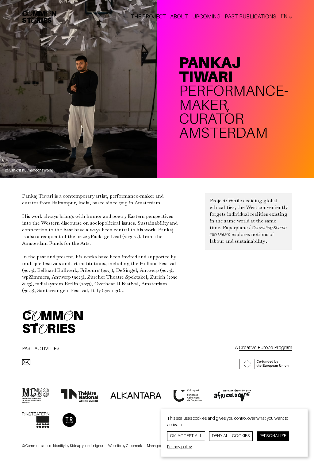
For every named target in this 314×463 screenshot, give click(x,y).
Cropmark (134, 446)
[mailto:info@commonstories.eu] (26, 362)
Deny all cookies (231, 436)
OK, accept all (186, 436)
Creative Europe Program (265, 347)
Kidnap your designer (86, 446)
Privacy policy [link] (179, 447)
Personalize (272, 436)
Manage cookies (159, 446)
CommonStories (39, 17)
